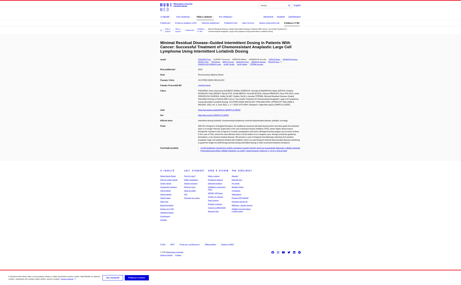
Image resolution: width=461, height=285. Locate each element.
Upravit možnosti (67, 279)
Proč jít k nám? (189, 176)
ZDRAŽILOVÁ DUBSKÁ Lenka (209, 64)
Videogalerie (236, 194)
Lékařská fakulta (204, 85)
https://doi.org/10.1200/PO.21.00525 (213, 115)
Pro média (236, 183)
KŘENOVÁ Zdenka (258, 62)
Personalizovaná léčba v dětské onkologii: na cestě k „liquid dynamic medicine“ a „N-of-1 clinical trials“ (243, 151)
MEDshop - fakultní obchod (242, 205)
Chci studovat (194, 170)
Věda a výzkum (218, 170)
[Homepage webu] (176, 7)
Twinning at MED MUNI (217, 208)
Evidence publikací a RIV (186, 23)
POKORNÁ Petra (204, 59)
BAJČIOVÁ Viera (242, 62)
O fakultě (167, 170)
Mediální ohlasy (238, 187)
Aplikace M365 (227, 245)
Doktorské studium (215, 183)
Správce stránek (166, 255)
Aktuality (235, 176)
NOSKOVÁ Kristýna (290, 59)
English (297, 5)
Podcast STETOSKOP (240, 198)
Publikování (165, 23)
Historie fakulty (165, 194)
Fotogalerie (236, 191)
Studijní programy (190, 183)
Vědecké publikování (210, 23)
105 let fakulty (165, 191)
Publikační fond (230, 23)
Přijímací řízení (189, 187)
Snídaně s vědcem (215, 204)
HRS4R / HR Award (215, 193)
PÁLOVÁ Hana (273, 62)
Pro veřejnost (242, 170)
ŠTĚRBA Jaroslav (256, 64)
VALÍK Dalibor (242, 64)
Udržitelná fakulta (166, 213)
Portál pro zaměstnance (190, 245)
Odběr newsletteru (191, 180)
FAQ (185, 194)
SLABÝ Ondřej (229, 64)
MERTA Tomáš (228, 62)
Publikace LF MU (292, 23)
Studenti (281, 17)
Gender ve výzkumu (215, 197)
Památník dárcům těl (239, 202)
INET (172, 245)
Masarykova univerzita (174, 252)
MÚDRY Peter (203, 62)
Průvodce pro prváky (192, 198)
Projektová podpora (215, 180)
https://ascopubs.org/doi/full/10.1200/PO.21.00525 (219, 110)
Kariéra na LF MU (167, 209)
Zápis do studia (190, 191)
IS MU (163, 245)
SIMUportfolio (210, 245)
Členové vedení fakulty (169, 180)
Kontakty (163, 220)
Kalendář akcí (237, 180)
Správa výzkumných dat (269, 23)
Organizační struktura (168, 187)
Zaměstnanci (294, 17)
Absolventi (268, 17)
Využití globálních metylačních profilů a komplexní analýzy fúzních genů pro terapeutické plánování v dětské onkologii (250, 148)
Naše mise (164, 202)
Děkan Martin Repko (168, 176)
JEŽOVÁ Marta (274, 59)
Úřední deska (165, 198)
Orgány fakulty (165, 183)
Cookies (178, 255)
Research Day (213, 211)
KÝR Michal (215, 62)
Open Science (248, 23)
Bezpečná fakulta (166, 205)
